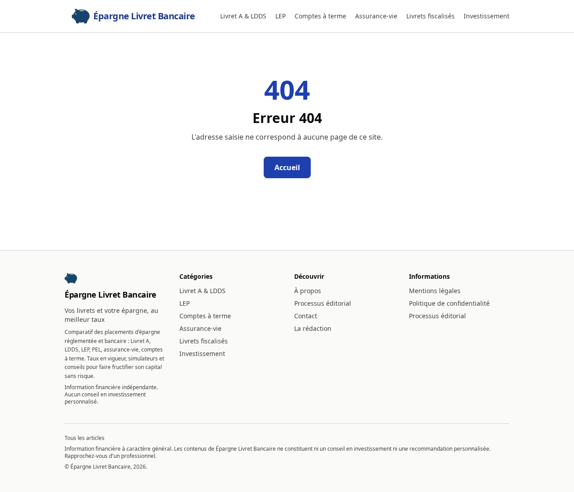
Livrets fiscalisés (430, 16)
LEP (280, 16)
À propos (307, 290)
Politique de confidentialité (449, 303)
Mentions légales (435, 290)
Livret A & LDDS (243, 16)
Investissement (486, 16)
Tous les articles (84, 438)
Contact (305, 316)
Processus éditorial (322, 303)
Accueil (287, 167)
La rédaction (312, 328)
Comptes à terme (320, 16)
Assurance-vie (376, 16)
